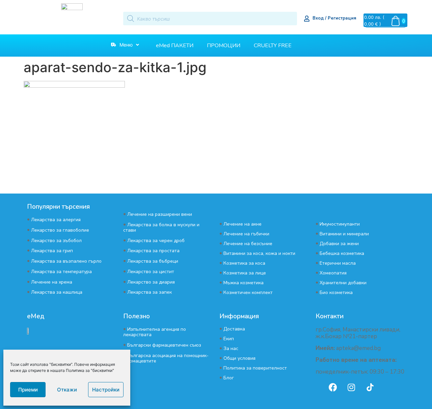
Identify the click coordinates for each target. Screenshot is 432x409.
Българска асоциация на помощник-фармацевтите (166, 358)
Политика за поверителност (255, 368)
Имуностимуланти (340, 224)
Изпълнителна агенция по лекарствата (154, 332)
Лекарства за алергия (56, 219)
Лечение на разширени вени (159, 214)
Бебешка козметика (342, 253)
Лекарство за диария (151, 282)
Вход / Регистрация (334, 18)
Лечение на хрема (51, 282)
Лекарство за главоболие (60, 230)
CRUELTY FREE (273, 45)
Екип (228, 338)
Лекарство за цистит (150, 271)
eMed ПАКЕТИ (174, 45)
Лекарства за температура (61, 271)
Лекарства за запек (149, 292)
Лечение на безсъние (247, 243)
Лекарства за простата (153, 250)
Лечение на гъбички (246, 234)
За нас (230, 348)
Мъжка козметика (243, 283)
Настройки (105, 389)
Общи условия (239, 358)
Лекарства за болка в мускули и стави (161, 227)
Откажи (67, 389)
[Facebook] (332, 387)
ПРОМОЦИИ (223, 45)
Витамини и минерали (344, 234)
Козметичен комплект (248, 292)
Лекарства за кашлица (56, 292)
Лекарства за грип (52, 250)
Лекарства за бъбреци (152, 261)
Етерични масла (338, 263)
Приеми (28, 389)
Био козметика (336, 292)
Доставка (234, 329)
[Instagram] (351, 387)
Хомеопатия (333, 273)
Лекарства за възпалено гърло (66, 261)
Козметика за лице (244, 273)
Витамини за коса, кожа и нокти (259, 253)
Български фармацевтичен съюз (164, 345)
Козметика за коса (244, 263)
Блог (228, 378)
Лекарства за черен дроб (156, 240)
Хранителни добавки (343, 283)
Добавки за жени (339, 243)
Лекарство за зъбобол (56, 240)
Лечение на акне (242, 224)
